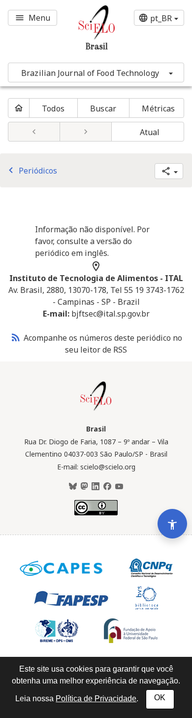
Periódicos (31, 170)
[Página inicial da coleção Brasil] (96, 409)
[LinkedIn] (95, 486)
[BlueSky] (73, 486)
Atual (150, 132)
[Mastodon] (84, 486)
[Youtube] (119, 486)
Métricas (158, 108)
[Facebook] (107, 486)
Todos (53, 108)
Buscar (103, 108)
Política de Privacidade (96, 698)
